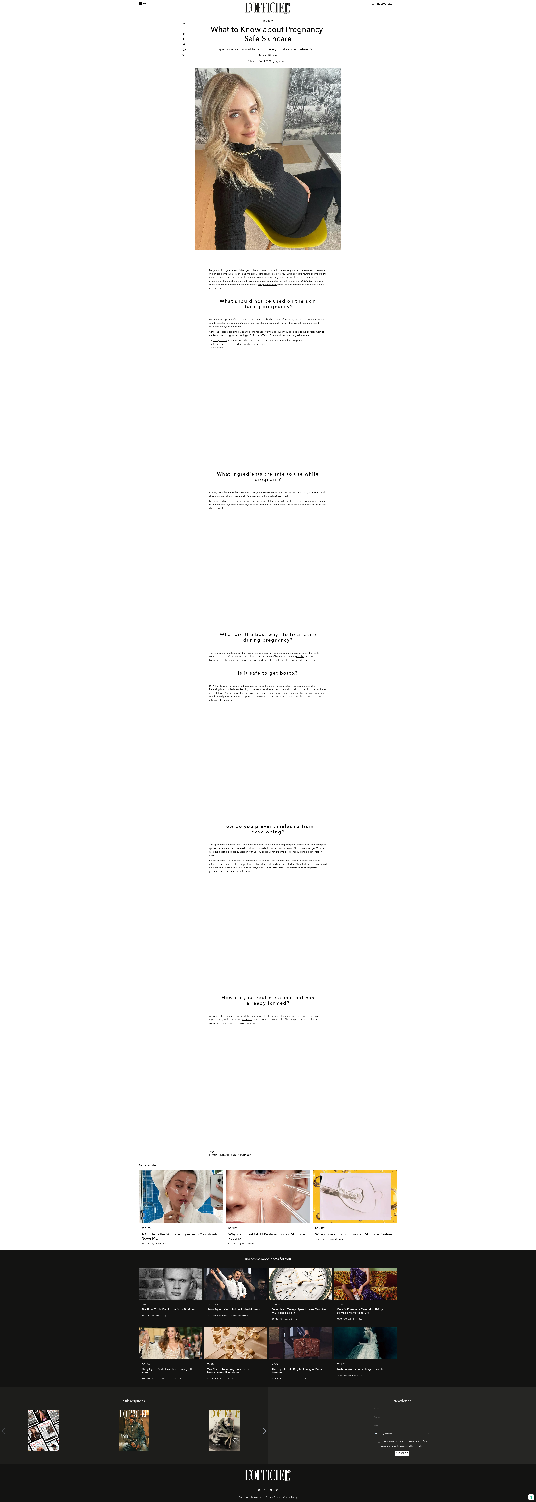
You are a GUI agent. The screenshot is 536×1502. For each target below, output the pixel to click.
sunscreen (242, 851)
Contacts (243, 1497)
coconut (292, 492)
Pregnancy (215, 270)
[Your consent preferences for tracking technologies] (531, 1497)
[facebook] (184, 29)
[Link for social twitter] (258, 1490)
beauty (213, 1155)
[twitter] (184, 44)
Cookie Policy (290, 1497)
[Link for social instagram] (271, 1490)
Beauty (268, 21)
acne (255, 504)
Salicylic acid (220, 340)
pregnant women (267, 284)
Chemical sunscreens (307, 864)
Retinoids (218, 347)
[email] (184, 24)
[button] (265, 1431)
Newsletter (256, 1497)
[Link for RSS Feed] (277, 1490)
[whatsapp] (184, 49)
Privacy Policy (417, 1446)
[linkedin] (184, 39)
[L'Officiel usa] (268, 8)
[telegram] (184, 55)
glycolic (299, 656)
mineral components (220, 864)
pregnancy (244, 1155)
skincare (224, 1155)
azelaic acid (292, 501)
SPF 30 (257, 851)
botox (223, 689)
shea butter (215, 495)
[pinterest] (184, 34)
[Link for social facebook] (265, 1490)
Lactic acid (215, 501)
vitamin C (247, 1019)
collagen (316, 504)
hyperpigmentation (237, 504)
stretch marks (282, 495)
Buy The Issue (379, 4)
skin (233, 1155)
